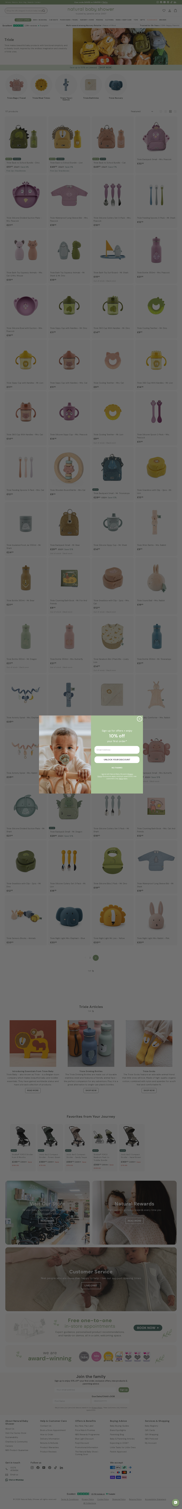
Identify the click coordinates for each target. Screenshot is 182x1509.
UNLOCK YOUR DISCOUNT (117, 759)
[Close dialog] (139, 719)
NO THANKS (117, 767)
